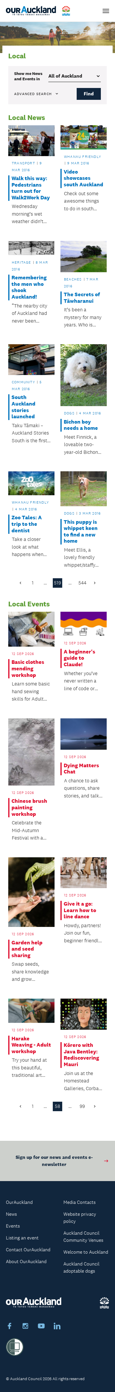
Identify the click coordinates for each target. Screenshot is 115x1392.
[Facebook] (9, 1327)
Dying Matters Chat (81, 769)
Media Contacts (79, 1202)
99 (82, 1106)
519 (57, 583)
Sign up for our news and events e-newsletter (54, 1160)
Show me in (28, 76)
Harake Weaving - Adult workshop (31, 1045)
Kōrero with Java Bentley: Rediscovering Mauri (81, 1055)
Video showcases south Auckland (83, 178)
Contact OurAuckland (28, 1250)
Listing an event (22, 1238)
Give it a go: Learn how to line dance (80, 910)
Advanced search (33, 94)
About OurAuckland (26, 1261)
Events (13, 1226)
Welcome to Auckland (85, 1252)
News (11, 1214)
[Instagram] (25, 1327)
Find (89, 94)
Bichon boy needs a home (81, 425)
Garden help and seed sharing (27, 949)
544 (82, 583)
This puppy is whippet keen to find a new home (81, 531)
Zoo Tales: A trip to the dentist (27, 524)
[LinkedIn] (57, 1327)
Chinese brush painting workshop (29, 807)
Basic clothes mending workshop (28, 668)
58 (57, 1106)
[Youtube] (41, 1327)
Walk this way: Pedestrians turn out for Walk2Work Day (31, 188)
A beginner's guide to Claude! (79, 658)
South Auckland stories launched (23, 407)
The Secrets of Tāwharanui (82, 297)
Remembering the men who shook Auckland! (29, 287)
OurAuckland (19, 1202)
